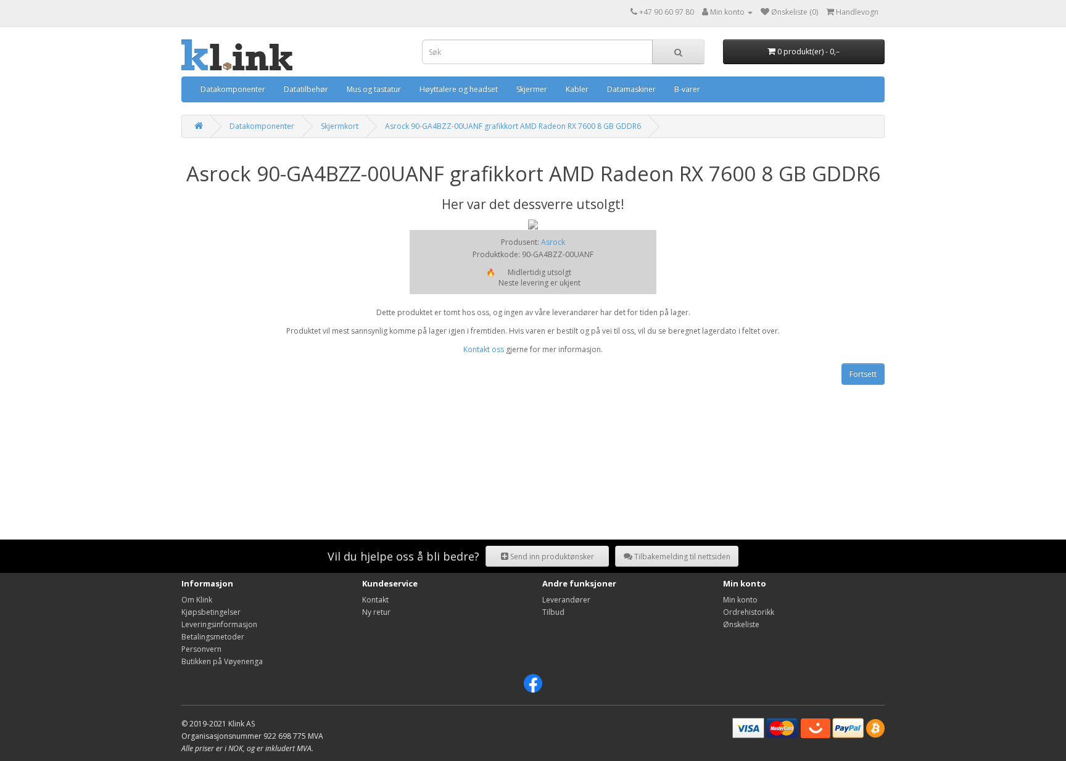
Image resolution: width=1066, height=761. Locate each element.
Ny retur (376, 612)
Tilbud (553, 612)
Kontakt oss (483, 349)
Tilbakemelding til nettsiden (681, 556)
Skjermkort (339, 126)
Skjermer (531, 89)
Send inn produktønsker (551, 556)
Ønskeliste (741, 624)
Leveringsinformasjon (219, 624)
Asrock (553, 242)
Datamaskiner (631, 89)
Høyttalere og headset (458, 89)
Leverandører (566, 599)
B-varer (687, 89)
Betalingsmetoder (212, 636)
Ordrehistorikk (748, 612)
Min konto (740, 599)
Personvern (201, 649)
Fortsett (863, 374)
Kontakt (375, 599)
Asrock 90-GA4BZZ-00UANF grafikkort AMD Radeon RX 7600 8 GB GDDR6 (513, 126)
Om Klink (196, 599)
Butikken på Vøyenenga (222, 661)
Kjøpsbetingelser (211, 612)
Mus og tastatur (374, 89)
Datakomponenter (232, 89)
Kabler (577, 89)
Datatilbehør (306, 89)
